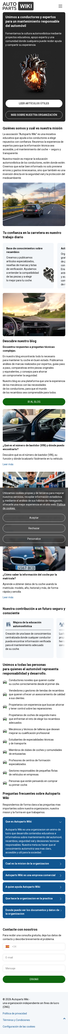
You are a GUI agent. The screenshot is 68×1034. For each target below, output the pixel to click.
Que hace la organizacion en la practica (29, 898)
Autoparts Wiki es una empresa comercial (30, 875)
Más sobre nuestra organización (34, 114)
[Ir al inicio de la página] (64, 1018)
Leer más (8, 464)
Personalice (34, 538)
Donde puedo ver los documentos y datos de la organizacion (32, 912)
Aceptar (34, 517)
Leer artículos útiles (34, 103)
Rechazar (34, 528)
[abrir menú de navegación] (60, 6)
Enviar (34, 979)
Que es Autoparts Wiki (18, 821)
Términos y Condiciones (16, 1020)
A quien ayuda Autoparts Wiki (22, 886)
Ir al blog (34, 401)
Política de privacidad (15, 1013)
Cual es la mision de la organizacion (27, 863)
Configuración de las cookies (19, 1026)
